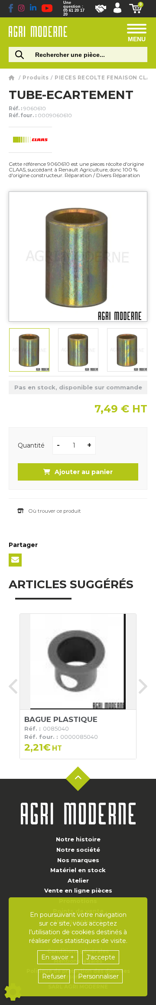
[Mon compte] (117, 9)
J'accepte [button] (100, 957)
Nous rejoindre (100, 8)
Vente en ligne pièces (78, 890)
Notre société (78, 849)
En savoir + (57, 957)
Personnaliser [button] (98, 976)
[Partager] (15, 560)
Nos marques (78, 860)
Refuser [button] (54, 976)
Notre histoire (78, 839)
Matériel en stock (78, 870)
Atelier (78, 880)
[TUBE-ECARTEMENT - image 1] (29, 350)
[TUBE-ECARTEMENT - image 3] (127, 350)
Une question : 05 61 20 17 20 (73, 8)
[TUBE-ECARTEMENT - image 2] (78, 350)
